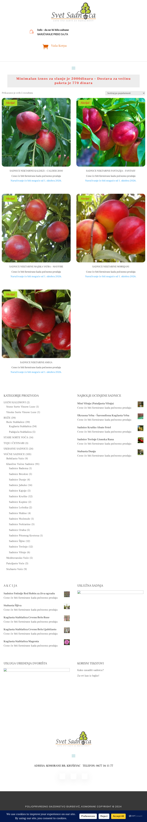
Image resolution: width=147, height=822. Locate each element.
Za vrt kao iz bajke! (88, 675)
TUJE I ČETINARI (14, 443)
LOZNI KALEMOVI (15, 402)
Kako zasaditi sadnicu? (90, 670)
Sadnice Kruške (18, 496)
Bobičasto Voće (15, 458)
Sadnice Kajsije (18, 490)
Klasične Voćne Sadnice (20, 464)
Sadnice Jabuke (18, 485)
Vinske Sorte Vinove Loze (21, 412)
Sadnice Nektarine (20, 524)
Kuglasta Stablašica (20, 426)
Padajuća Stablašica (20, 432)
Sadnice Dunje (17, 479)
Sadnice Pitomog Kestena (24, 535)
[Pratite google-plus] (84, 776)
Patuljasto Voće (15, 563)
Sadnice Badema (18, 468)
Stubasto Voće (14, 569)
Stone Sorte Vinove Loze (20, 406)
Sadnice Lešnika (18, 507)
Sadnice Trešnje (18, 546)
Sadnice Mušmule (19, 518)
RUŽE (7, 417)
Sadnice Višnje (17, 552)
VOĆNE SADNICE (14, 454)
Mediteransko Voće (17, 558)
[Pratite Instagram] (73, 776)
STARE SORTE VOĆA (16, 437)
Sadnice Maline (18, 513)
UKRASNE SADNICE (16, 448)
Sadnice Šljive (17, 541)
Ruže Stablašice (15, 422)
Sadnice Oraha (17, 530)
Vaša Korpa (59, 46)
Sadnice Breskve (18, 474)
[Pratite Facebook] (62, 776)
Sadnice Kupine (18, 502)
